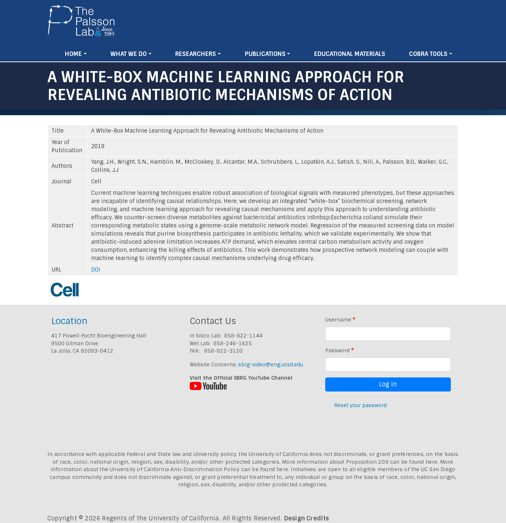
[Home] (81, 23)
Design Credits (306, 518)
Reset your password (360, 405)
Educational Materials (349, 54)
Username (338, 319)
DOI (95, 269)
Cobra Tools (428, 54)
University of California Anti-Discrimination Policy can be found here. (199, 469)
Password (337, 350)
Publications (265, 54)
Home (73, 54)
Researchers (195, 54)
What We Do (128, 54)
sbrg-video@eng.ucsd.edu (270, 364)
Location (69, 321)
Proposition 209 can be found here (391, 462)
